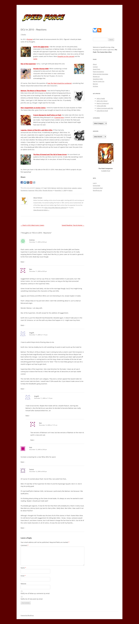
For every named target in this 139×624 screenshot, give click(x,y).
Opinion (38, 188)
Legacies (74, 188)
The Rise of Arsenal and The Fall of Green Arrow (50, 154)
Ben (30, 269)
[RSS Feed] (99, 32)
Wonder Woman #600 (41, 69)
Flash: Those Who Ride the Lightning (55, 208)
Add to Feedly (101, 98)
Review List (96, 76)
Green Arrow (67, 188)
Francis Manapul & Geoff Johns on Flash (47, 115)
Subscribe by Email (102, 111)
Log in (95, 183)
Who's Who (38, 190)
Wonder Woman (48, 190)
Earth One (60, 188)
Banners (95, 84)
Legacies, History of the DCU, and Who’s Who (36, 130)
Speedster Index (98, 79)
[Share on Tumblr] (28, 182)
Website (23, 584)
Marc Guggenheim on (33, 108)
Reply (22, 262)
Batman (53, 188)
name (35, 59)
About (95, 64)
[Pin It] (31, 182)
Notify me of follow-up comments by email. (35, 593)
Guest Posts (96, 69)
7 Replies (23, 34)
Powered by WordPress (27, 615)
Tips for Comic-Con (98, 81)
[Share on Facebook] (22, 182)
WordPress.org (97, 190)
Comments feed (98, 188)
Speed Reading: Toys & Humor (73, 225)
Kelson (70, 190)
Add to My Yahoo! (102, 101)
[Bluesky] (95, 32)
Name (23, 568)
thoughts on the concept (65, 56)
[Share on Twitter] (25, 182)
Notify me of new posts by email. (32, 599)
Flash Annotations (98, 72)
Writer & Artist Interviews (100, 74)
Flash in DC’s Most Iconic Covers (32, 225)
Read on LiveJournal (103, 103)
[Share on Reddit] (34, 182)
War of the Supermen (28, 64)
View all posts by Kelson (41, 210)
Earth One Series (41, 47)
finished (29, 39)
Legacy (79, 188)
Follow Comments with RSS (105, 108)
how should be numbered (59, 83)
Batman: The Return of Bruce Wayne (33, 91)
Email (23, 576)
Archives (95, 86)
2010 (49, 188)
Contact (95, 67)
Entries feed (96, 185)
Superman (31, 190)
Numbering (24, 190)
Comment (24, 545)
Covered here (59, 117)
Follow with (101, 106)
